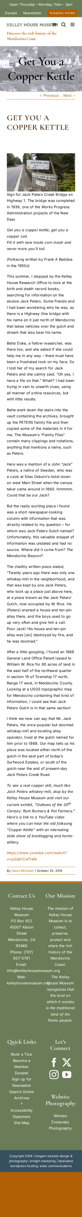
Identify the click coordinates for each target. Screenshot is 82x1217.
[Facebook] (54, 1062)
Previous (51, 95)
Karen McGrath (23, 870)
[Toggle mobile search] (63, 24)
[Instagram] (54, 1074)
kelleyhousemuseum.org (28, 983)
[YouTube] (66, 1074)
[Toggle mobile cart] (54, 24)
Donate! (22, 1073)
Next (67, 95)
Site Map (21, 1122)
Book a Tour (22, 1054)
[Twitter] (66, 1062)
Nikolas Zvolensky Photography (60, 1121)
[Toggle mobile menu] (72, 24)
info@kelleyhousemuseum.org (33, 970)
